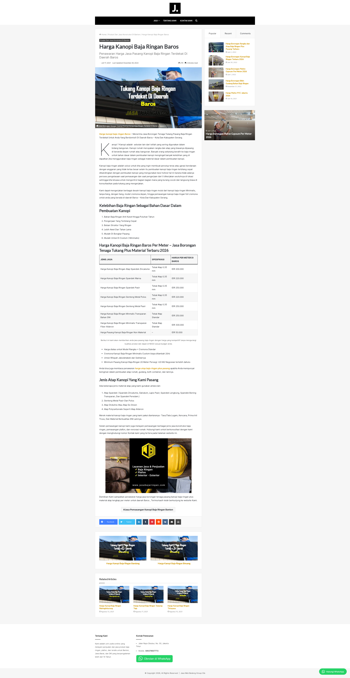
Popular (212, 33)
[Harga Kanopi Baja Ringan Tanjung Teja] (148, 594)
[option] (229, 125)
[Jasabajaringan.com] (175, 8)
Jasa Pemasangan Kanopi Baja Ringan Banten (149, 509)
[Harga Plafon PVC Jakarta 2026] (216, 97)
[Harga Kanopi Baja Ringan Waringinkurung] (114, 594)
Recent (228, 33)
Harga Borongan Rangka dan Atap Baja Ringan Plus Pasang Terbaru (238, 46)
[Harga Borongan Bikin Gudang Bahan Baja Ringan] (216, 84)
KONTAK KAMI (186, 21)
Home (104, 34)
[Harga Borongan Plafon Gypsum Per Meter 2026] (216, 72)
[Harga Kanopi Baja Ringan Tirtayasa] (183, 594)
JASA (156, 21)
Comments (245, 33)
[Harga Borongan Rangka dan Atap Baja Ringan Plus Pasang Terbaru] (216, 47)
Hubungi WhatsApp (335, 671)
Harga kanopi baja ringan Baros (114, 134)
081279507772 (151, 651)
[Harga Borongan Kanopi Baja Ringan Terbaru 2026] (216, 60)
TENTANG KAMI (169, 21)
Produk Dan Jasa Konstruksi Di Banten (124, 34)
